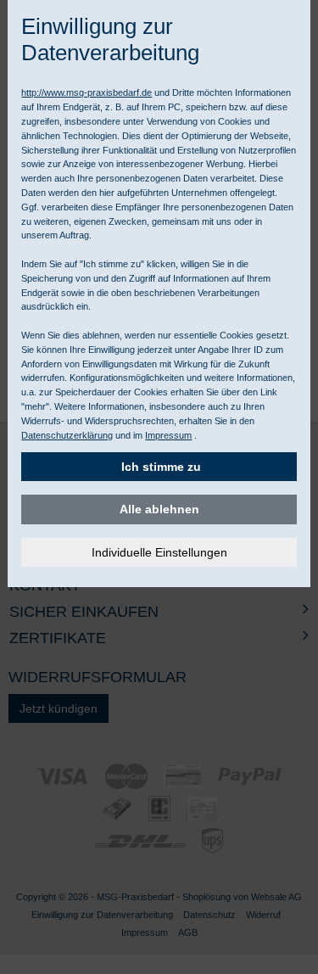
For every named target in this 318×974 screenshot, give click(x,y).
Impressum (168, 435)
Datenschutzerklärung (67, 435)
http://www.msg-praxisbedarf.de (86, 92)
